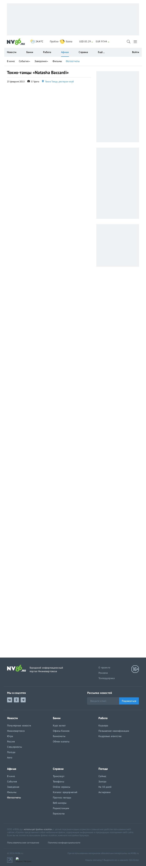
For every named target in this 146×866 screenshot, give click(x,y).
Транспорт (58, 776)
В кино (11, 61)
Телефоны (58, 781)
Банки (29, 52)
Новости (11, 52)
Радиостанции (61, 808)
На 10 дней (104, 786)
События (24, 61)
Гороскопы (59, 813)
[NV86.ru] (16, 41)
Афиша (65, 52)
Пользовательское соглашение (23, 842)
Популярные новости (19, 725)
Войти (135, 52)
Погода (11, 752)
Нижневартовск (16, 730)
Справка (83, 52)
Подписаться (129, 701)
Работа (47, 52)
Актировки (104, 792)
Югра (10, 736)
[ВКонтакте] (9, 699)
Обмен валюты (61, 741)
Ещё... (101, 52)
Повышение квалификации (113, 730)
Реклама (103, 672)
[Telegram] (23, 699)
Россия (11, 741)
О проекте (104, 667)
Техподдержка (106, 678)
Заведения (41, 61)
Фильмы (57, 61)
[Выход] (135, 41)
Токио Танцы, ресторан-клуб (59, 81)
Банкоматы (59, 736)
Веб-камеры (59, 802)
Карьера (103, 725)
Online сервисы (61, 786)
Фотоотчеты (73, 61)
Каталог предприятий (65, 792)
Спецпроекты (14, 746)
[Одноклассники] (16, 699)
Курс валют (59, 725)
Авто (9, 757)
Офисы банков (61, 730)
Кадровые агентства (109, 736)
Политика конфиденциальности (64, 842)
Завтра (102, 781)
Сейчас (102, 776)
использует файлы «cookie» (38, 829)
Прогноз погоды (62, 797)
